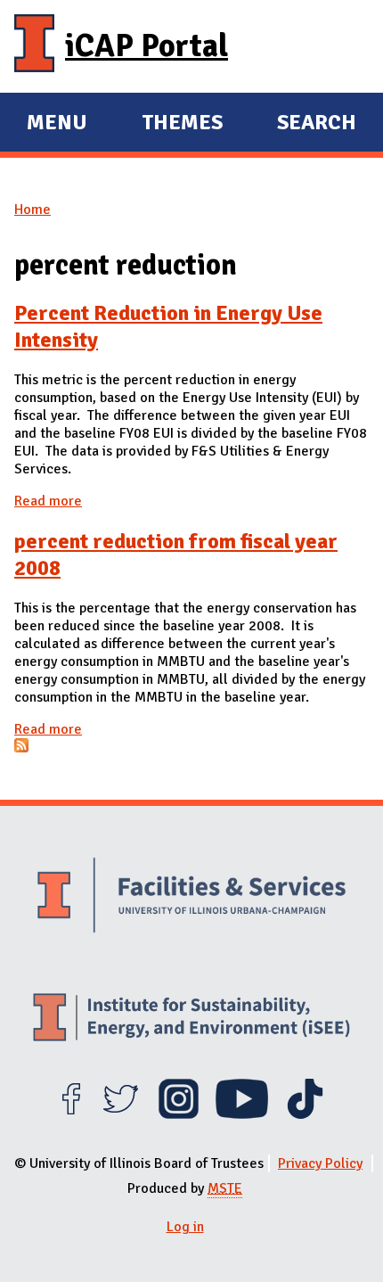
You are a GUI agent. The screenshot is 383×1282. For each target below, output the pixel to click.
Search (316, 122)
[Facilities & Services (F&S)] (191, 897)
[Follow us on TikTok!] (305, 1114)
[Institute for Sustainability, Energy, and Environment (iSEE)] (191, 1019)
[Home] (34, 46)
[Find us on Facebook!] (71, 1114)
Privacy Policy (320, 1163)
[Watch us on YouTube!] (242, 1114)
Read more (48, 501)
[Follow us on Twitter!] (121, 1114)
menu (57, 125)
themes (182, 125)
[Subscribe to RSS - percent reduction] (21, 748)
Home (32, 209)
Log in (185, 1227)
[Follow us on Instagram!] (179, 1114)
